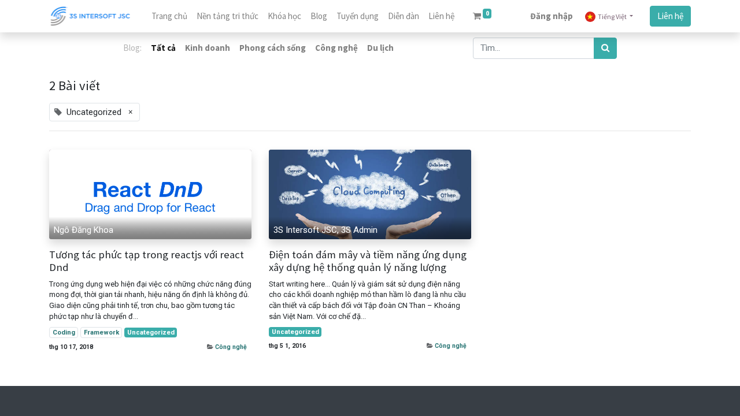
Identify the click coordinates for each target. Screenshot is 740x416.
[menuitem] (169, 16)
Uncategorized (151, 332)
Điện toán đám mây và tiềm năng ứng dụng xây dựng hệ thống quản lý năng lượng (368, 261)
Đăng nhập (551, 15)
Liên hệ (670, 15)
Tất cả (163, 47)
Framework (101, 332)
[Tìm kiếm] (605, 48)
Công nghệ (231, 347)
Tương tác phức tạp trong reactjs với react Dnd (146, 261)
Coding (64, 332)
